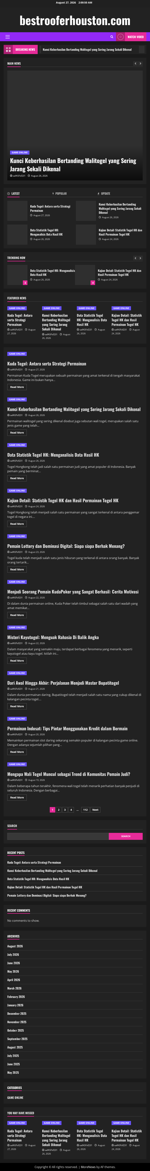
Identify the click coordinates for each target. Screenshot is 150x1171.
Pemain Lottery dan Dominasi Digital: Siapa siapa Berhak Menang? (66, 546)
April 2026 (13, 980)
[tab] (29, 194)
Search (12, 826)
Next (95, 809)
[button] (8, 37)
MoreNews (88, 1167)
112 (85, 809)
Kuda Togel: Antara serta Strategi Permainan (17, 211)
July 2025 (13, 1055)
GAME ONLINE (20, 152)
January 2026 (15, 1005)
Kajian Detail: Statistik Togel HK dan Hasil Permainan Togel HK (86, 235)
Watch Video (136, 37)
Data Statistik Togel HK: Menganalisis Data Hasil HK (17, 235)
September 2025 (17, 1039)
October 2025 (15, 1030)
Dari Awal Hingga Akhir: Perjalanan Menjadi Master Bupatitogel (63, 682)
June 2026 (13, 963)
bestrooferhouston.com (75, 19)
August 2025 (15, 1047)
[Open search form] (111, 36)
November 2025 (16, 1022)
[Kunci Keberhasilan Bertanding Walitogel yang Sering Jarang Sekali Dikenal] (75, 125)
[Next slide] (140, 63)
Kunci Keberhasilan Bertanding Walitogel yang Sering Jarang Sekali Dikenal (76, 49)
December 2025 (16, 1013)
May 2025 (13, 1072)
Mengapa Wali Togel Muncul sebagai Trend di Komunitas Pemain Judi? (68, 774)
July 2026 (13, 954)
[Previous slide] (135, 63)
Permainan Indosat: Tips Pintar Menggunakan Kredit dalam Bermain (67, 728)
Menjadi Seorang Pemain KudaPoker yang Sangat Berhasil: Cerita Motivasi (72, 591)
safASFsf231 (19, 175)
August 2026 (15, 946)
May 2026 (13, 971)
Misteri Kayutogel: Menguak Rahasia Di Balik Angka (53, 637)
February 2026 (16, 996)
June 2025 (13, 1064)
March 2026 (14, 988)
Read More (18, 387)
